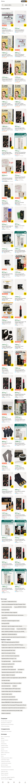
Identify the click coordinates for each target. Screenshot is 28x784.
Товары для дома (4, 747)
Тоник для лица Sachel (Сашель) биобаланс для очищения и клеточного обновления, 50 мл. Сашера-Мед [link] (20, 274)
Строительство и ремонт (6, 763)
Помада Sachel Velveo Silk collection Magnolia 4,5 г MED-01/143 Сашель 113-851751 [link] (7, 492)
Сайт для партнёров (5, 726)
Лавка (8, 782)
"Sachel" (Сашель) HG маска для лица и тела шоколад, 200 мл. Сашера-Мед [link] (20, 468)
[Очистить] (22, 5)
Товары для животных (5, 761)
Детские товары (4, 765)
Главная (3, 782)
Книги (2, 756)
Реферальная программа (6, 731)
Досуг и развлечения (5, 736)
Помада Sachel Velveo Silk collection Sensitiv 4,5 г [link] (20, 395)
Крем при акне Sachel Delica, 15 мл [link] (19, 203)
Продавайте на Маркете (6, 722)
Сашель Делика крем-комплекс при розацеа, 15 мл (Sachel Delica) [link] (7, 30)
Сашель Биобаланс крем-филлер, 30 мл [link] (7, 299)
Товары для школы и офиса (6, 757)
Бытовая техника (4, 740)
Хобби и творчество (5, 752)
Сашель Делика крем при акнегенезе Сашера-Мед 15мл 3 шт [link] (7, 179)
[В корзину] (12, 25)
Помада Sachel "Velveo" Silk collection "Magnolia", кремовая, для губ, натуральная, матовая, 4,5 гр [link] (20, 322)
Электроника (4, 743)
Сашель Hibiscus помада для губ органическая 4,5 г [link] (20, 564)
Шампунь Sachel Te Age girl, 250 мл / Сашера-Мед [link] (7, 226)
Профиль (25, 782)
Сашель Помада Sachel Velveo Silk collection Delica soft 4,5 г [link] (20, 128)
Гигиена (2, 741)
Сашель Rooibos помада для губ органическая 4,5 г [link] (20, 515)
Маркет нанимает (4, 773)
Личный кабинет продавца (6, 720)
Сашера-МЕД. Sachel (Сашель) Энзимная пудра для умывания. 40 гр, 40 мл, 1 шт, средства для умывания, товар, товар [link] (7, 347)
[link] (9, 601)
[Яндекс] (10, 779)
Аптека (2, 749)
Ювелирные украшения (6, 766)
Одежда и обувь (4, 745)
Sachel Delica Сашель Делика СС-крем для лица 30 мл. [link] (7, 55)
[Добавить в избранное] (12, 12)
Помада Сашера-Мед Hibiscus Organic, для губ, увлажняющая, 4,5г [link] (7, 395)
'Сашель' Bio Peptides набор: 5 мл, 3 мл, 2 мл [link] (6, 515)
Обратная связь (4, 771)
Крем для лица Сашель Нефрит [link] (19, 226)
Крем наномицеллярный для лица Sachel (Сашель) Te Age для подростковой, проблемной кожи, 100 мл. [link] (20, 251)
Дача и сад (3, 754)
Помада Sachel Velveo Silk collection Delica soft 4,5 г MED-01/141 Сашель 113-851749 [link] (7, 79)
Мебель (2, 738)
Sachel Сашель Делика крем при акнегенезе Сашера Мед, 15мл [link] (19, 30)
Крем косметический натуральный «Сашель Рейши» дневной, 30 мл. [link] (7, 419)
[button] (26, 5)
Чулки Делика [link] (5, 467)
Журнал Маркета (4, 775)
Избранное (14, 782)
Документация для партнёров (7, 724)
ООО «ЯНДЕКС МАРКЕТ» (9, 777)
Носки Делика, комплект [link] (7, 443)
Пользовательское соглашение (7, 769)
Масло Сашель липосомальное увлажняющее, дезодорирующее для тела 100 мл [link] (7, 203)
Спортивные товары (5, 759)
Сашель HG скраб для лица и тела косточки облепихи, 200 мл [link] (6, 322)
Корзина (19, 782)
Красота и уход (4, 750)
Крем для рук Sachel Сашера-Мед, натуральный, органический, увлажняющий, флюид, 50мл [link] (19, 347)
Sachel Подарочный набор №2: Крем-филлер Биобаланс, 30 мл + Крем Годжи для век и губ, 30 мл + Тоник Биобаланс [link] (7, 251)
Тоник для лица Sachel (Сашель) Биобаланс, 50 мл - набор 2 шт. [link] (20, 540)
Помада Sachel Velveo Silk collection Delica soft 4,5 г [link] (20, 177)
